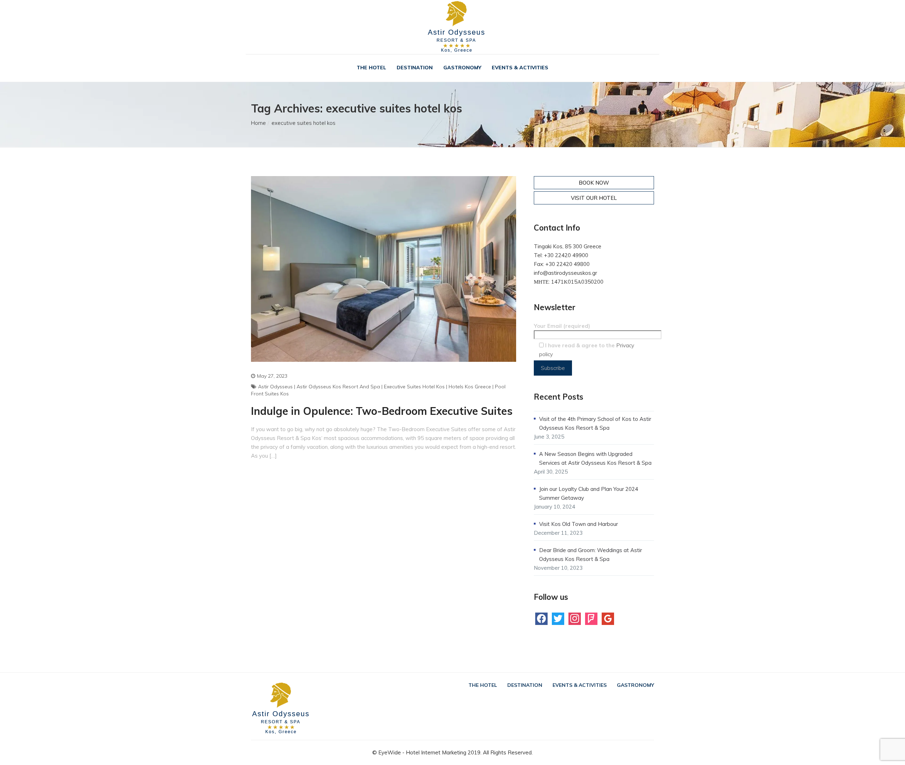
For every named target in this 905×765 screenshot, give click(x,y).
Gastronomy (462, 67)
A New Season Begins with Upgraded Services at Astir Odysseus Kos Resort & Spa (595, 458)
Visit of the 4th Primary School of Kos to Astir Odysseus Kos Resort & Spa (595, 423)
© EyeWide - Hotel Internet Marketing (419, 752)
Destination (415, 67)
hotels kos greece (470, 386)
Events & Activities (520, 67)
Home (258, 123)
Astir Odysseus (275, 386)
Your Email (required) (562, 326)
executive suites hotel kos (414, 386)
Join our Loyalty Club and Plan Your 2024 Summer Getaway (588, 493)
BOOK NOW (594, 182)
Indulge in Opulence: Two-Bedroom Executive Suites (382, 411)
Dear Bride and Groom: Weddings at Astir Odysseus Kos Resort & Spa (590, 554)
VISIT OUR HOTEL (594, 198)
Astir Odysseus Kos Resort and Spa (338, 386)
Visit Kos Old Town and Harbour (578, 524)
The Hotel (371, 67)
